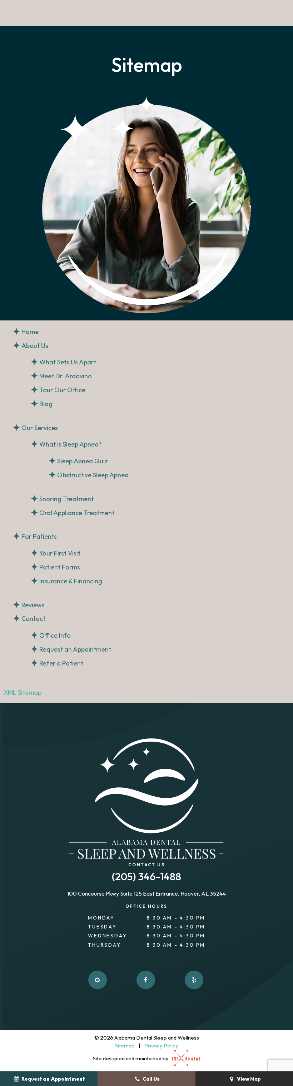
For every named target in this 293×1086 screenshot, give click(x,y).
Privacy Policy (161, 1045)
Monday (101, 918)
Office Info (55, 635)
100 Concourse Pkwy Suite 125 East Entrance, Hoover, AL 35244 (146, 893)
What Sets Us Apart (67, 362)
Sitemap (125, 1045)
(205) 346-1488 (146, 877)
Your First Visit (59, 553)
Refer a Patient (61, 663)
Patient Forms (59, 567)
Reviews (33, 605)
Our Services (39, 428)
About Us (34, 346)
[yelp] (194, 980)
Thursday (104, 945)
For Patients (39, 536)
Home (30, 332)
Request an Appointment (75, 649)
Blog (46, 404)
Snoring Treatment (66, 499)
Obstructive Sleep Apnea (93, 475)
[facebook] (145, 980)
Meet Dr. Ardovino (65, 376)
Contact (33, 618)
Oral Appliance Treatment (76, 513)
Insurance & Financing (70, 581)
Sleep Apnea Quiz (82, 461)
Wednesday (107, 935)
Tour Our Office (62, 390)
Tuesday (102, 926)
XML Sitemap (22, 692)
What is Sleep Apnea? (70, 444)
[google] (97, 980)
